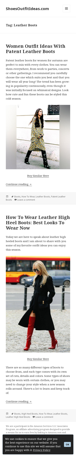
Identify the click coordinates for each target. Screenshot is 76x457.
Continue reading (19, 184)
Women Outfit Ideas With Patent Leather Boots (35, 48)
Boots (17, 196)
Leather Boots (43, 196)
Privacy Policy (41, 450)
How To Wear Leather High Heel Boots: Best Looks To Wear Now (38, 222)
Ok (67, 444)
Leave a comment (26, 199)
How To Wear (28, 196)
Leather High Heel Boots (18, 416)
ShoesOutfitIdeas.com (27, 8)
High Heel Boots (30, 413)
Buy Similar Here (38, 175)
